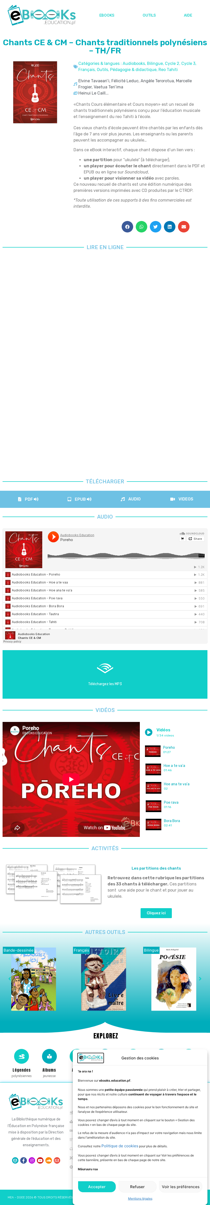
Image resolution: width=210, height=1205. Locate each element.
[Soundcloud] (48, 1160)
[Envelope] (57, 1160)
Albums (49, 1070)
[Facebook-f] (23, 1160)
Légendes (22, 1070)
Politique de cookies (119, 1145)
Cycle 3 (188, 63)
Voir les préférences (181, 1186)
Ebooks (106, 15)
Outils (149, 15)
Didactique (13, 950)
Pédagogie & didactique (133, 69)
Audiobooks (134, 63)
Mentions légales (140, 1198)
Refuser (137, 1186)
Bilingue (155, 63)
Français (86, 69)
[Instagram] (32, 1160)
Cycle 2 (172, 63)
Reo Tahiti (168, 69)
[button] (127, 226)
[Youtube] (40, 1160)
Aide (188, 15)
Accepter (97, 1186)
